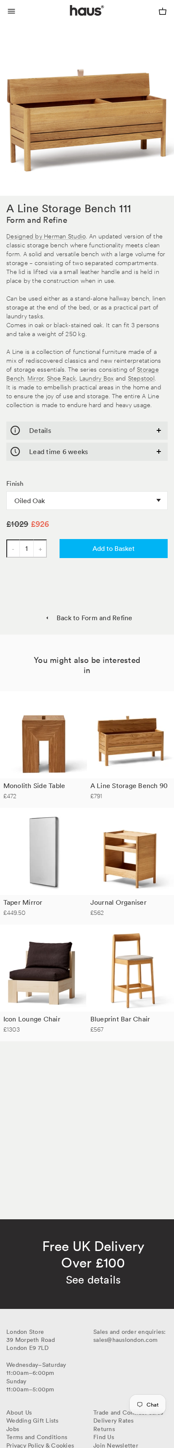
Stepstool (141, 378)
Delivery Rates (113, 1420)
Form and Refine (36, 220)
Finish (15, 483)
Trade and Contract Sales (128, 1412)
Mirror (35, 378)
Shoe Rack (61, 378)
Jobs (12, 1429)
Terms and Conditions (36, 1437)
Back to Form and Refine (94, 617)
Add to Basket (113, 548)
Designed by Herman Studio (46, 236)
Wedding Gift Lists (32, 1420)
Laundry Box (96, 378)
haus (72, 20)
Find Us (103, 1437)
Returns (104, 1429)
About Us (19, 1412)
